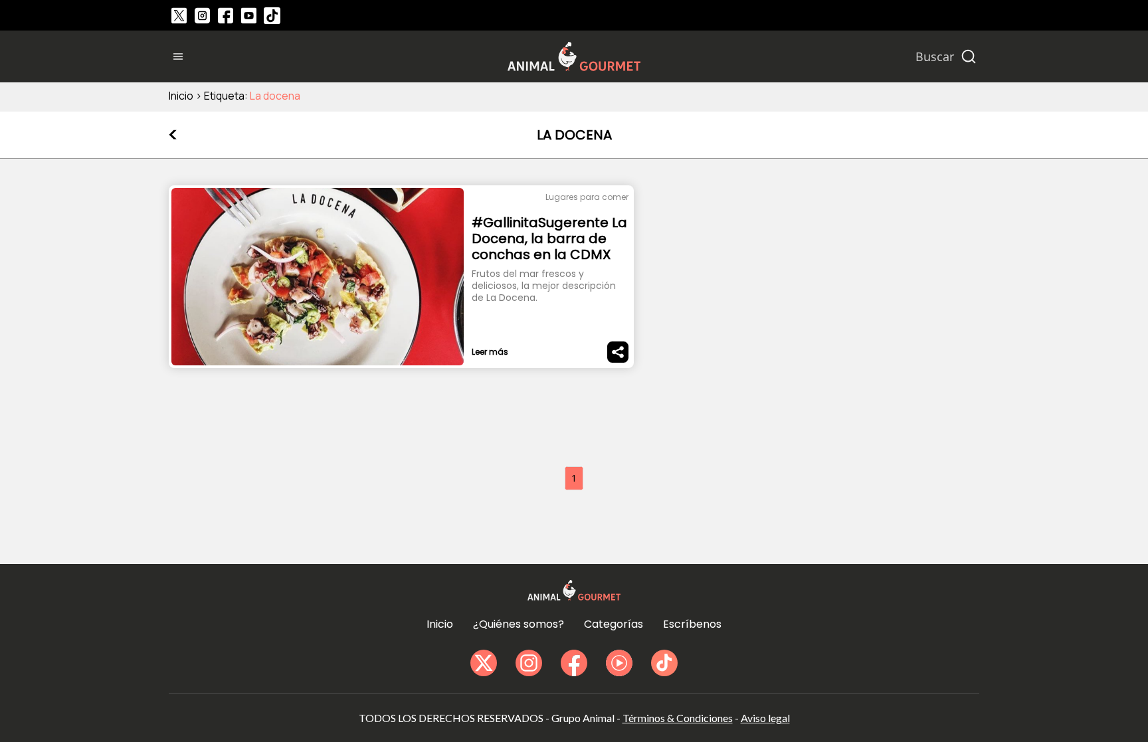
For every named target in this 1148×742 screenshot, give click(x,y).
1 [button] (574, 478)
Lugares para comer (586, 197)
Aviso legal (765, 717)
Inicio (181, 95)
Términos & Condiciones (677, 717)
